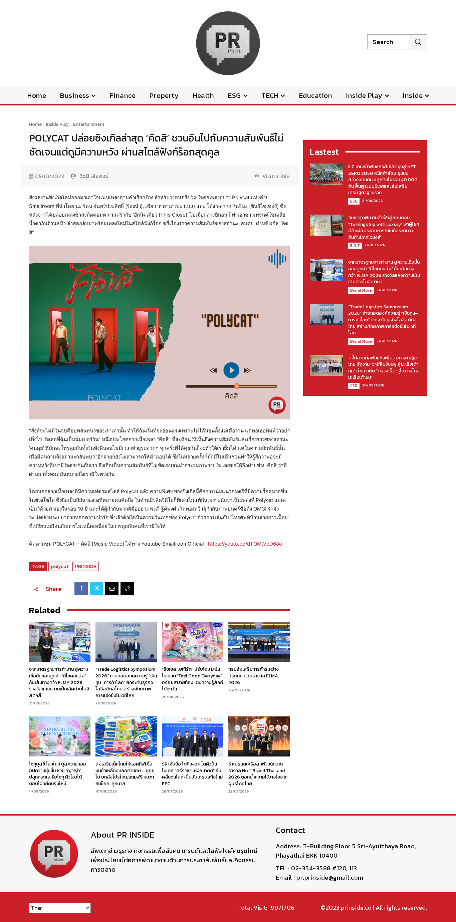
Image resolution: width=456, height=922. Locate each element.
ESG (354, 201)
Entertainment (88, 124)
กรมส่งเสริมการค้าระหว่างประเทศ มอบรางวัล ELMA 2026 (253, 676)
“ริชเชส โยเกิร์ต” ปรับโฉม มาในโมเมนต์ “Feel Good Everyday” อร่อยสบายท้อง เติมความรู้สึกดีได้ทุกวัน (192, 679)
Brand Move (361, 290)
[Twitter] (96, 588)
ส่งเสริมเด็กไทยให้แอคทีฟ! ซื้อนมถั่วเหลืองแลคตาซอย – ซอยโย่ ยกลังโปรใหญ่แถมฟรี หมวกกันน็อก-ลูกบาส (125, 773)
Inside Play (57, 124)
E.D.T (355, 246)
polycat (59, 566)
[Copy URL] (127, 588)
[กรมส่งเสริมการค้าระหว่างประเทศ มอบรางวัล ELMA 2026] (259, 642)
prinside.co (356, 907)
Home (35, 124)
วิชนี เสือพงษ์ (94, 176)
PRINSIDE (85, 566)
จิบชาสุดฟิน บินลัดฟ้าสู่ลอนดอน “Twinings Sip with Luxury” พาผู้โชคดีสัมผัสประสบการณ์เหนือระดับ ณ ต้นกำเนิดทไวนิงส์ (383, 227)
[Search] (417, 42)
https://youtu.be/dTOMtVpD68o (245, 544)
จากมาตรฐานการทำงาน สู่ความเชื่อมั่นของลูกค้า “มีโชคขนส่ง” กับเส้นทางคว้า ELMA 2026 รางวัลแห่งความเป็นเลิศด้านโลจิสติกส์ (59, 682)
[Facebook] (81, 588)
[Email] (112, 588)
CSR (354, 386)
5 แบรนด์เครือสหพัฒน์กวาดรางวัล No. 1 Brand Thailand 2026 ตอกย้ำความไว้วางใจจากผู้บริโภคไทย (257, 773)
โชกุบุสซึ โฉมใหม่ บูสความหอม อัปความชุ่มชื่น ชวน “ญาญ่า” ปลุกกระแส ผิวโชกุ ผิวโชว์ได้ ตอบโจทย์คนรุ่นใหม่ (57, 773)
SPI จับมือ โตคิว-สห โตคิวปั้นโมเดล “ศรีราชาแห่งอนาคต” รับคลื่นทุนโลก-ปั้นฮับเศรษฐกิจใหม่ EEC (192, 773)
